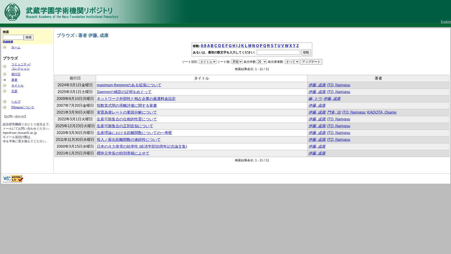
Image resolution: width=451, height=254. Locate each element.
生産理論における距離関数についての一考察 (134, 133)
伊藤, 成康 (316, 85)
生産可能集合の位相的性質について (127, 119)
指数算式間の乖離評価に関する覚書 (127, 105)
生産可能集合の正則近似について (125, 126)
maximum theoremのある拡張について (129, 85)
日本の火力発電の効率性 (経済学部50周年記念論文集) (142, 146)
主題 (14, 91)
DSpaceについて (22, 107)
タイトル (17, 85)
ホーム (15, 47)
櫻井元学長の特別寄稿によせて (123, 153)
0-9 (203, 46)
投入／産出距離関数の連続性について (129, 140)
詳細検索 (8, 41)
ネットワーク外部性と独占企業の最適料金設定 (136, 99)
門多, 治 (333, 112)
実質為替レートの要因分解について (127, 112)
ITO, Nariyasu (338, 85)
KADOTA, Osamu (382, 112)
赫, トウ (315, 99)
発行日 (15, 74)
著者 (14, 80)
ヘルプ (15, 101)
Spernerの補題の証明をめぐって (124, 92)
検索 (6, 32)
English (446, 22)
